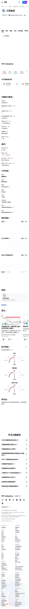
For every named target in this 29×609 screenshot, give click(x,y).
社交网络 (3, 580)
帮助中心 (17, 558)
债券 (2, 535)
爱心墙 (3, 582)
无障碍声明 (17, 580)
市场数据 (17, 530)
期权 (2, 566)
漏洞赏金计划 (18, 584)
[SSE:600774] (3, 323)
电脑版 (3, 576)
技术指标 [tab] (20, 30)
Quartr (11, 518)
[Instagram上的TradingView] (13, 500)
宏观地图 (3, 568)
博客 (16, 557)
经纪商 (16, 538)
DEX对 (3, 540)
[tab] (22, 222)
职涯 (16, 560)
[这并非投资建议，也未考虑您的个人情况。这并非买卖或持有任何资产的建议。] (12, 350)
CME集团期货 (18, 546)
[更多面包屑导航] (6, 6)
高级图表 (17, 595)
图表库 (16, 591)
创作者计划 (4, 585)
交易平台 (17, 596)
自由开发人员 (4, 604)
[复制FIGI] (12, 212)
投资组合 (3, 563)
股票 (2, 532)
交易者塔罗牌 (18, 568)
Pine (2, 541)
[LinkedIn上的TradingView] (17, 500)
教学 (2, 594)
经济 (2, 554)
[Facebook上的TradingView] (6, 500)
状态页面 (17, 585)
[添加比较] (17, 84)
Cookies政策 (18, 579)
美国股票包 (17, 549)
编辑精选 (3, 596)
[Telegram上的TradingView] (20, 500)
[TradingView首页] (5, 2)
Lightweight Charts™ (20, 593)
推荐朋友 (3, 583)
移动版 (3, 574)
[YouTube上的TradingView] (10, 500)
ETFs (2, 533)
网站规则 (3, 587)
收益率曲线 (4, 565)
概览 (16, 536)
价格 (16, 529)
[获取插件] (26, 346)
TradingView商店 (19, 566)
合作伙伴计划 (18, 604)
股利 (2, 557)
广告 (16, 601)
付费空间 (3, 605)
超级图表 (3, 527)
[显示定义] (5, 100)
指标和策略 (4, 600)
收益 (2, 555)
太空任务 (17, 555)
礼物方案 (17, 532)
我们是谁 (17, 554)
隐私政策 (17, 577)
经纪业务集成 (18, 602)
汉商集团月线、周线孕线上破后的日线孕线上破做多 (10, 327)
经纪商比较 (17, 540)
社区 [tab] (15, 30)
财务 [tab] (7, 30)
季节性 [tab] (26, 30)
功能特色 (17, 527)
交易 (2, 593)
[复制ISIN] (12, 207)
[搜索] (19, 2)
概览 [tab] (2, 30)
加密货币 (3, 536)
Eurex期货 (17, 547)
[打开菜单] (2, 2)
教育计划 (17, 606)
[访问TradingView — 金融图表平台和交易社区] (7, 64)
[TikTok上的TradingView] (24, 500)
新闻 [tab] (11, 30)
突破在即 (25, 326)
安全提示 (17, 582)
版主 (2, 588)
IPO (2, 558)
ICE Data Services (11, 510)
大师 (2, 602)
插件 (16, 590)
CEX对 (3, 538)
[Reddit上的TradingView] (2, 503)
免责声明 (17, 576)
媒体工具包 (17, 562)
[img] (24, 15)
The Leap (17, 541)
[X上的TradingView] (2, 500)
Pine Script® (4, 569)
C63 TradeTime (19, 569)
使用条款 (17, 574)
